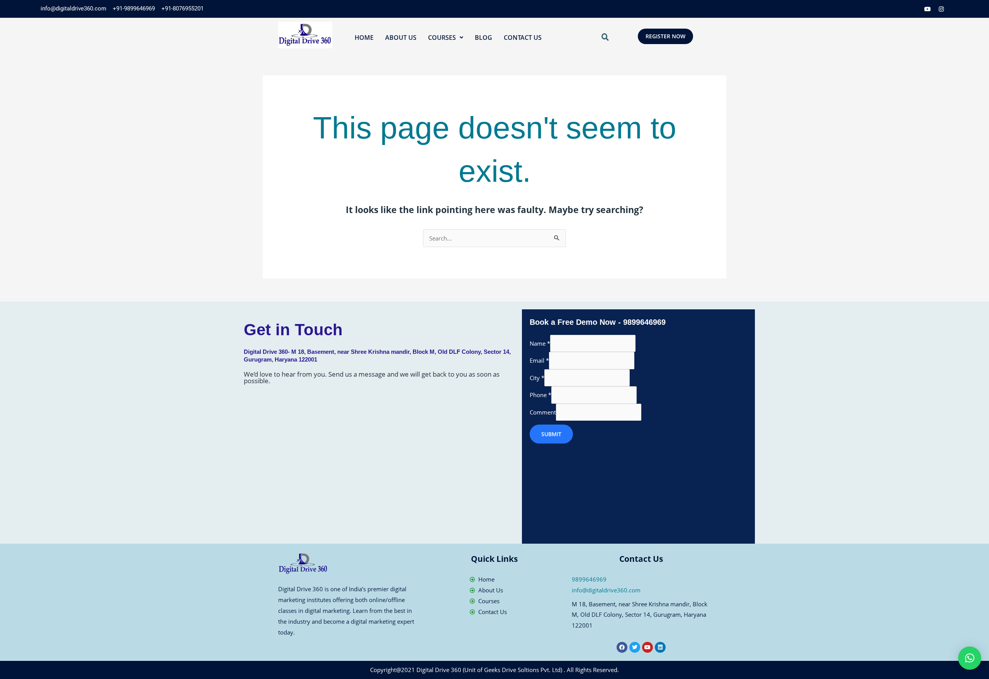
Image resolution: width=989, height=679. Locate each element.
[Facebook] (886, 9)
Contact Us (523, 37)
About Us (400, 37)
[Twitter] (900, 9)
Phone (540, 395)
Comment (543, 412)
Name (540, 343)
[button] (445, 37)
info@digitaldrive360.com (606, 590)
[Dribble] (927, 9)
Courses (442, 37)
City (537, 378)
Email (539, 360)
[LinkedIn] (913, 9)
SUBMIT (551, 434)
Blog (483, 37)
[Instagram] (941, 9)
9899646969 (589, 579)
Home (364, 37)
